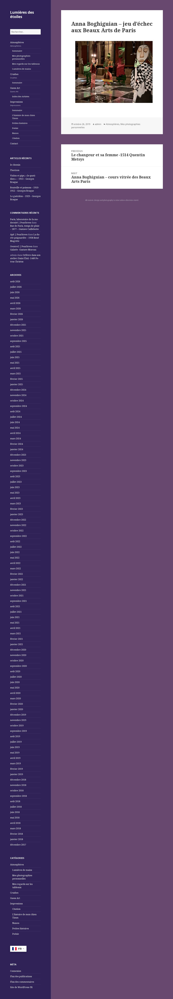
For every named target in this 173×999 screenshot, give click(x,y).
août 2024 (15, 411)
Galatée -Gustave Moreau (23, 249)
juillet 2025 (16, 351)
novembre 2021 (18, 590)
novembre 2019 (18, 720)
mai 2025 (14, 362)
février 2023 (16, 508)
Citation (16, 138)
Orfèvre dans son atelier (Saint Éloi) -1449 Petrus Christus (25, 258)
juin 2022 (15, 552)
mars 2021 (15, 633)
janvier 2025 (16, 384)
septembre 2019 (18, 730)
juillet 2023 (16, 481)
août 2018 (15, 801)
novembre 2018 (18, 785)
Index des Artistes (20, 96)
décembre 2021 (18, 584)
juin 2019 (15, 747)
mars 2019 (15, 763)
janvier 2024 (16, 449)
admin (98, 124)
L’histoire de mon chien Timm (23, 117)
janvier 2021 (16, 644)
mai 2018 (14, 817)
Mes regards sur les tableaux (26, 64)
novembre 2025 (18, 330)
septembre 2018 (18, 795)
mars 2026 (15, 308)
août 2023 (15, 476)
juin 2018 (15, 812)
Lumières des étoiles (22, 14)
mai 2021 (14, 622)
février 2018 (16, 833)
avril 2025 (15, 368)
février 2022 (16, 573)
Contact (14, 143)
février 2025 (16, 378)
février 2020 (16, 703)
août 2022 (15, 541)
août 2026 (15, 281)
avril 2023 (15, 498)
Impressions (16, 103)
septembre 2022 (18, 535)
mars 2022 (15, 568)
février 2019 (16, 768)
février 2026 (16, 313)
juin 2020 (15, 682)
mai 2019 (14, 752)
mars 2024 (15, 438)
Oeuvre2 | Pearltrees (21, 246)
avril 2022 (15, 563)
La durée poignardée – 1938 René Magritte (25, 237)
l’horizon (14, 170)
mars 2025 (15, 373)
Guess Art (15, 90)
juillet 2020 (16, 676)
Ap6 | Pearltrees (18, 234)
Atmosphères (17, 44)
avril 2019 (15, 758)
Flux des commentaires (22, 981)
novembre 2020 (18, 655)
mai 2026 (14, 297)
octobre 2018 (17, 790)
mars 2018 (15, 828)
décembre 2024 (18, 389)
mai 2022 (14, 557)
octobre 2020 (17, 660)
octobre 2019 (17, 725)
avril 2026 (15, 303)
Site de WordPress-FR (21, 987)
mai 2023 (14, 492)
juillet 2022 (16, 546)
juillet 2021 (16, 611)
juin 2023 (15, 487)
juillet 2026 (16, 286)
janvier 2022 (16, 579)
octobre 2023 (17, 465)
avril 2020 (15, 693)
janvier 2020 (16, 709)
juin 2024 (15, 422)
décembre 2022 (18, 519)
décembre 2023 (18, 454)
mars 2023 (15, 503)
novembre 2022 (18, 525)
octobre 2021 (17, 595)
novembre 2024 (18, 395)
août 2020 (15, 671)
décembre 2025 (18, 324)
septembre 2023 (18, 471)
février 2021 (16, 638)
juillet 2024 (16, 416)
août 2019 (15, 736)
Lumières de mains (21, 69)
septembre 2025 (18, 341)
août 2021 (15, 606)
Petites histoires (19, 123)
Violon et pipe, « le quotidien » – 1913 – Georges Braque (23, 179)
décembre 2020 (18, 649)
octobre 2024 (17, 400)
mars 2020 (15, 698)
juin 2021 (15, 617)
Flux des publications (21, 976)
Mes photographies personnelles (21, 57)
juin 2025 (15, 357)
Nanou (15, 133)
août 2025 (15, 346)
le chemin (15, 164)
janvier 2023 (16, 514)
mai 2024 (14, 427)
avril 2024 (15, 433)
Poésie (15, 128)
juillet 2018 (16, 806)
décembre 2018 (18, 779)
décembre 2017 (18, 844)
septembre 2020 (18, 665)
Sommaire (17, 51)
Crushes (14, 76)
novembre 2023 (18, 460)
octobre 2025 (17, 335)
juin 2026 (15, 292)
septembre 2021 (18, 600)
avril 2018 (15, 823)
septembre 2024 (18, 406)
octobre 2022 (17, 530)
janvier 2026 (16, 319)
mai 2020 (14, 687)
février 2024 (16, 443)
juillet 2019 (16, 741)
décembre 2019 (18, 714)
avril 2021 (15, 628)
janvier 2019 (16, 774)
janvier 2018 (16, 839)
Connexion (15, 970)
